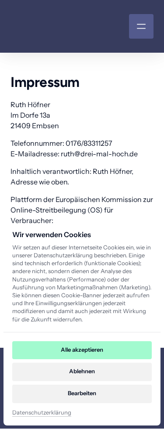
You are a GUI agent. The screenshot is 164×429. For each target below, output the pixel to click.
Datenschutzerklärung (41, 413)
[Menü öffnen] (141, 26)
